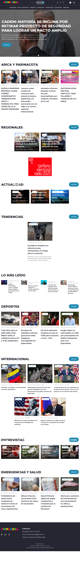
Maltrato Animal (33, 224)
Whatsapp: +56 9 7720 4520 (31, 531)
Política (4, 366)
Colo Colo (45, 314)
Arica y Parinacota (23, 7)
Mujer (4, 447)
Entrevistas (58, 7)
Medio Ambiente (20, 134)
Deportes (66, 7)
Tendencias (40, 7)
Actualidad (12, 7)
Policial (44, 134)
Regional (33, 7)
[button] (32, 55)
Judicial (34, 192)
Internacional (49, 7)
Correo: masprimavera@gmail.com (33, 534)
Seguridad (15, 192)
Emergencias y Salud (8, 479)
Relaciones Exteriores (58, 192)
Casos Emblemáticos (67, 314)
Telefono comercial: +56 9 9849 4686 (33, 537)
